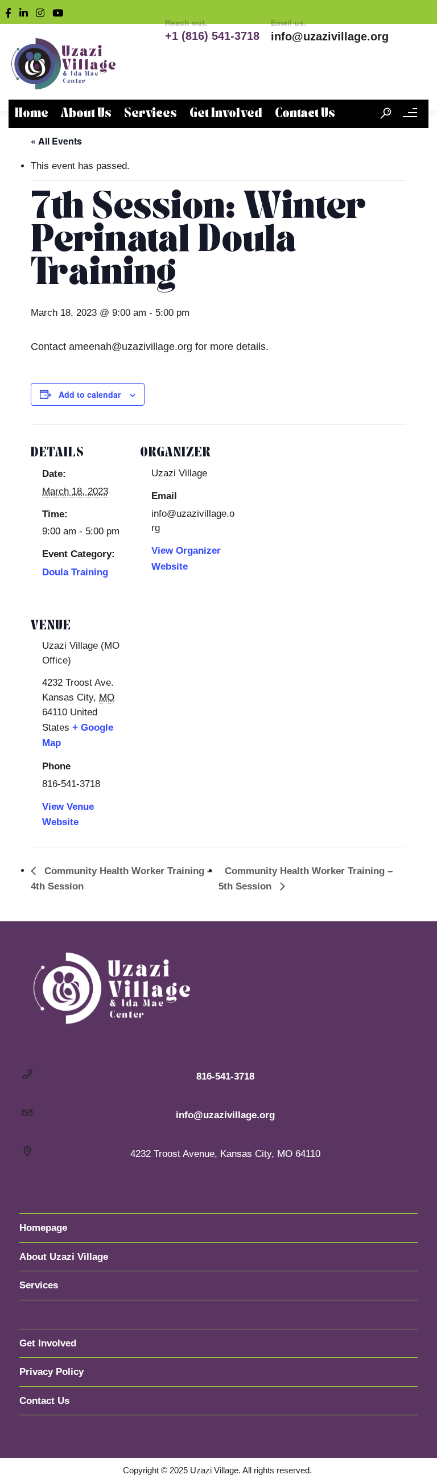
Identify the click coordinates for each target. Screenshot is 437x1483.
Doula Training (75, 572)
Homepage (43, 1227)
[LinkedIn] (26, 12)
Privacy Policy (51, 1371)
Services (150, 114)
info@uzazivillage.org (330, 36)
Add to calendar (90, 394)
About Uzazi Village (63, 1256)
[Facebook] (11, 12)
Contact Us (305, 114)
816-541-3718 (225, 1076)
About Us (86, 114)
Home (31, 114)
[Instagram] (43, 12)
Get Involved (225, 114)
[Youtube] (60, 12)
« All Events (56, 140)
